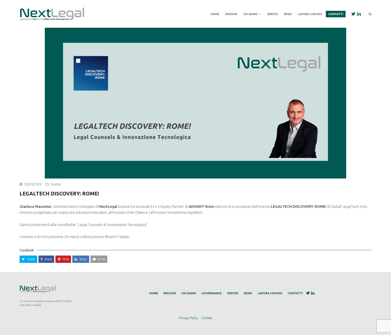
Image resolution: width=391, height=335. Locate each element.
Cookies (207, 318)
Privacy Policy (188, 318)
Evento (56, 184)
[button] (28, 259)
